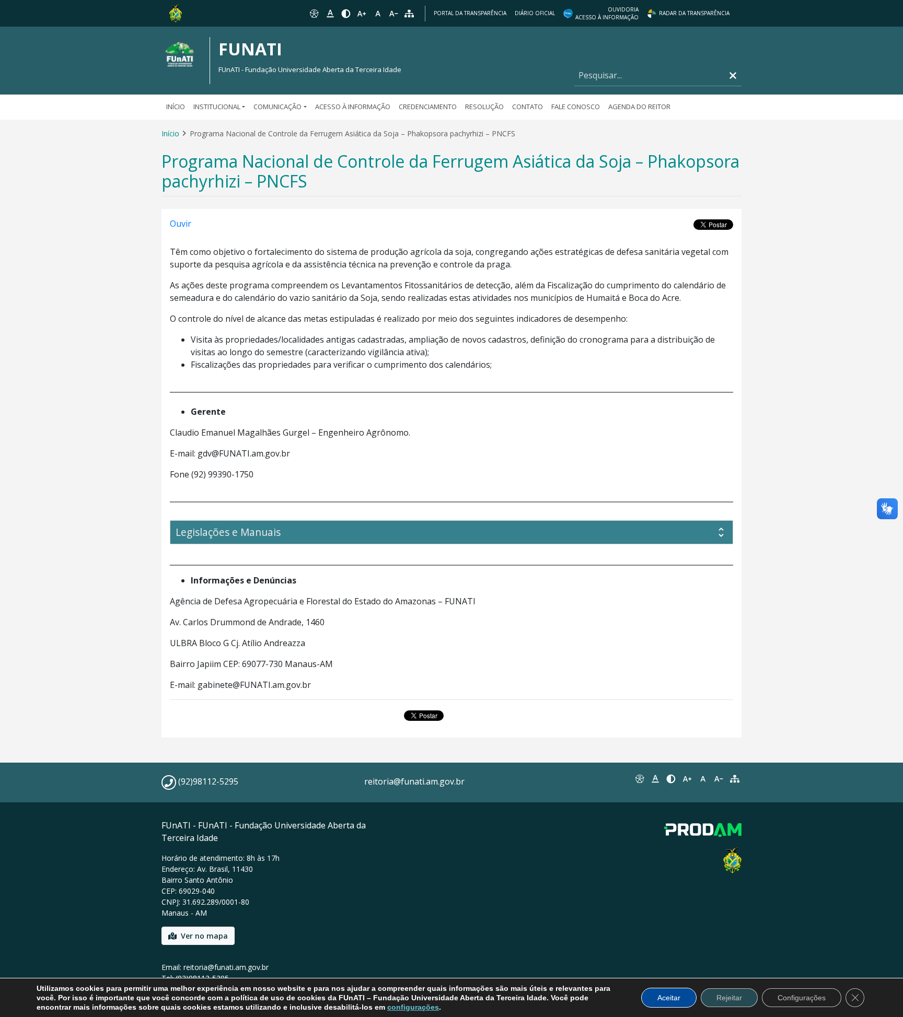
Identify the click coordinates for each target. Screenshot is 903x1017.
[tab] (451, 532)
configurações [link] (413, 1007)
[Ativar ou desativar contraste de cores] (346, 13)
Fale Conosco (575, 106)
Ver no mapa (204, 936)
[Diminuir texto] (393, 13)
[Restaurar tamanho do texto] (378, 13)
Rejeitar (729, 997)
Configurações (802, 997)
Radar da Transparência (694, 13)
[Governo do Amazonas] (175, 12)
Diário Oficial (535, 13)
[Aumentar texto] (361, 13)
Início (175, 106)
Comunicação (277, 106)
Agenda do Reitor (639, 106)
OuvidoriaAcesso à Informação (607, 13)
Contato (527, 106)
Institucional (216, 106)
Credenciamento (428, 106)
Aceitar (668, 997)
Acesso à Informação (352, 106)
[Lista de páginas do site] (735, 779)
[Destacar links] (330, 13)
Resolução (484, 106)
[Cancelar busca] (733, 75)
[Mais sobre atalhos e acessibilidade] (639, 779)
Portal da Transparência (470, 13)
